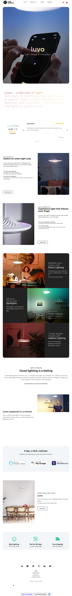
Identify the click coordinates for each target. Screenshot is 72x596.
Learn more (8, 192)
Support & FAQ (36, 573)
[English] (66, 2)
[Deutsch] (63, 2)
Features (36, 572)
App (36, 570)
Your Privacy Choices (40, 594)
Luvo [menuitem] (25, 2)
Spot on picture (52, 311)
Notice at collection (27, 594)
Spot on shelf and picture (55, 316)
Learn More (42, 508)
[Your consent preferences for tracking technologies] (69, 589)
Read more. (55, 132)
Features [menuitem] (32, 2)
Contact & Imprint (36, 577)
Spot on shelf (52, 318)
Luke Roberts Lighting (37, 581)
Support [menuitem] (49, 2)
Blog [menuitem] (42, 2)
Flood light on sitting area (55, 314)
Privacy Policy (36, 576)
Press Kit (36, 574)
